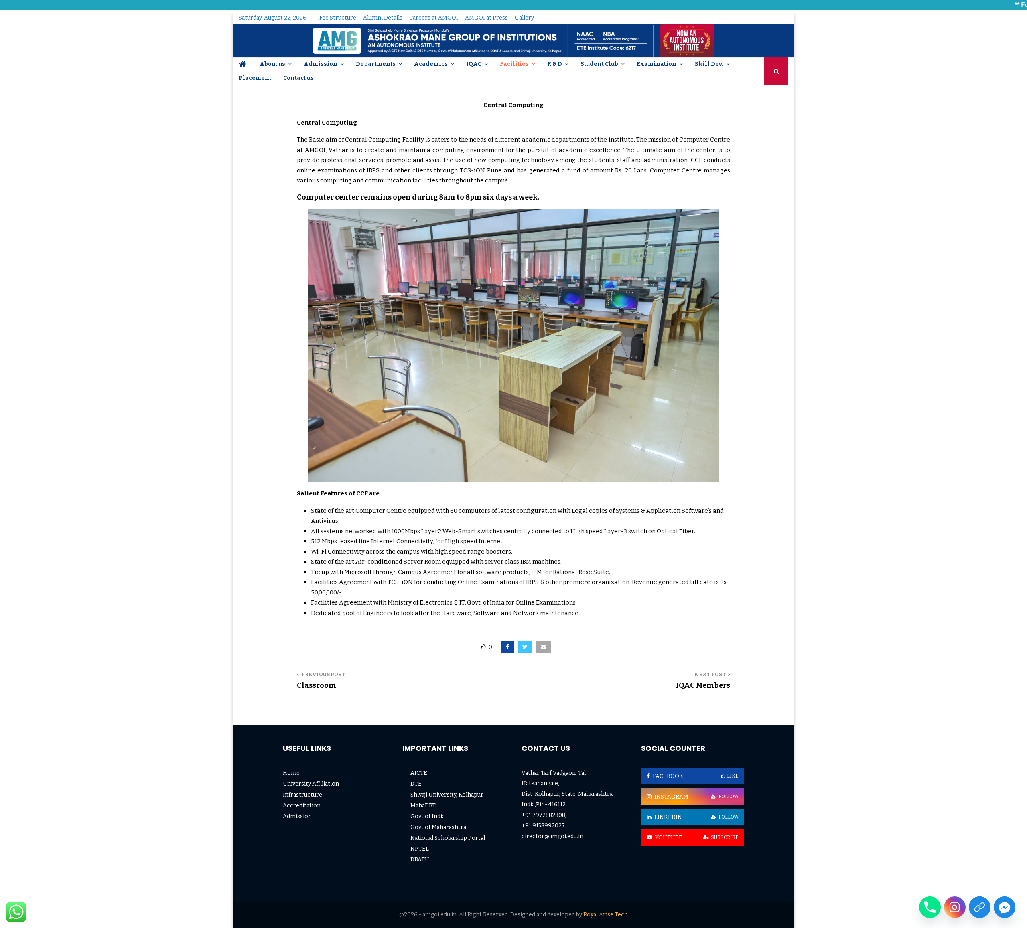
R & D (554, 64)
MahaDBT (423, 805)
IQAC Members (703, 685)
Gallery (524, 17)
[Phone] (930, 907)
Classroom (316, 685)
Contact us (298, 78)
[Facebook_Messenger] (1004, 907)
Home (291, 773)
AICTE (418, 773)
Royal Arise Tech (605, 914)
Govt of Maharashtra (438, 827)
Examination (656, 64)
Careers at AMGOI (433, 17)
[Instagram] (955, 907)
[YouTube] (979, 907)
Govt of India (427, 816)
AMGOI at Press (486, 17)
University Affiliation (311, 783)
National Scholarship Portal (447, 838)
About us (272, 64)
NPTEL (419, 848)
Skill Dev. (709, 64)
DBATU (419, 859)
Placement (255, 78)
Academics (431, 64)
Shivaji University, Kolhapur (446, 794)
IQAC (473, 64)
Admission (320, 64)
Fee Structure (337, 17)
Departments (376, 64)
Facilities (514, 64)
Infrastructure (302, 794)
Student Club (599, 64)
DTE (416, 783)
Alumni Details (382, 17)
